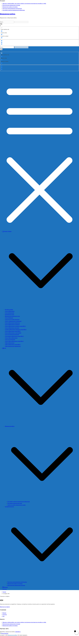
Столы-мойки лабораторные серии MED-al (14, 336)
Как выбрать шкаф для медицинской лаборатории (13, 10)
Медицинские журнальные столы (12, 316)
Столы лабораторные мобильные (12, 322)
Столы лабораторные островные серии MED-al (15, 326)
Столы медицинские (9, 312)
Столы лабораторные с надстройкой (13, 333)
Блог (3, 616)
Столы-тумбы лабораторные (11, 338)
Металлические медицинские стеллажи (11, 5)
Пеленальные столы (9, 314)
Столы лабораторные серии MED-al (12, 331)
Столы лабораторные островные (12, 324)
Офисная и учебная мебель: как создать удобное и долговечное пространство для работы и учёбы (24, 3)
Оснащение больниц (9, 506)
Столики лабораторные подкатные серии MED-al (15, 329)
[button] (40, 270)
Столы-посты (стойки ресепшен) (12, 319)
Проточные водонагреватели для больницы (12, 8)
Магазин (4, 613)
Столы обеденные (9, 317)
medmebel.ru (18, 631)
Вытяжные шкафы (9, 309)
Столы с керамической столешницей (13, 321)
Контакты (4, 589)
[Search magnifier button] (1, 24)
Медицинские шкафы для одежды (10, 6)
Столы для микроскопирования (12, 334)
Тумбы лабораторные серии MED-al (12, 344)
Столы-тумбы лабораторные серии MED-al (14, 341)
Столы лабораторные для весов (12, 328)
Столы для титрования (10, 339)
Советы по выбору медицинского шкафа (16, 505)
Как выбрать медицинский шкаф (14, 503)
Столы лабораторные (9, 311)
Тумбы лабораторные (9, 343)
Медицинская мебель (7, 14)
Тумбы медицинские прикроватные (13, 346)
